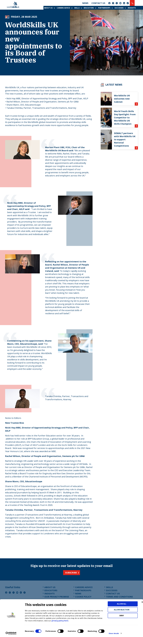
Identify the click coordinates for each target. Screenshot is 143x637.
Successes (119, 8)
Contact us (98, 3)
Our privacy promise (56, 596)
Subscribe (71, 572)
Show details (114, 633)
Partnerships (104, 8)
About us (48, 8)
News (85, 3)
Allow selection (121, 610)
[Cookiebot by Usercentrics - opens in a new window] (11, 633)
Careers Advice (63, 8)
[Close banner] (142, 602)
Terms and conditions (119, 596)
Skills (77, 8)
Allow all (121, 604)
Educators (89, 8)
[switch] (61, 631)
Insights (132, 8)
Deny (121, 615)
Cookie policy (83, 596)
